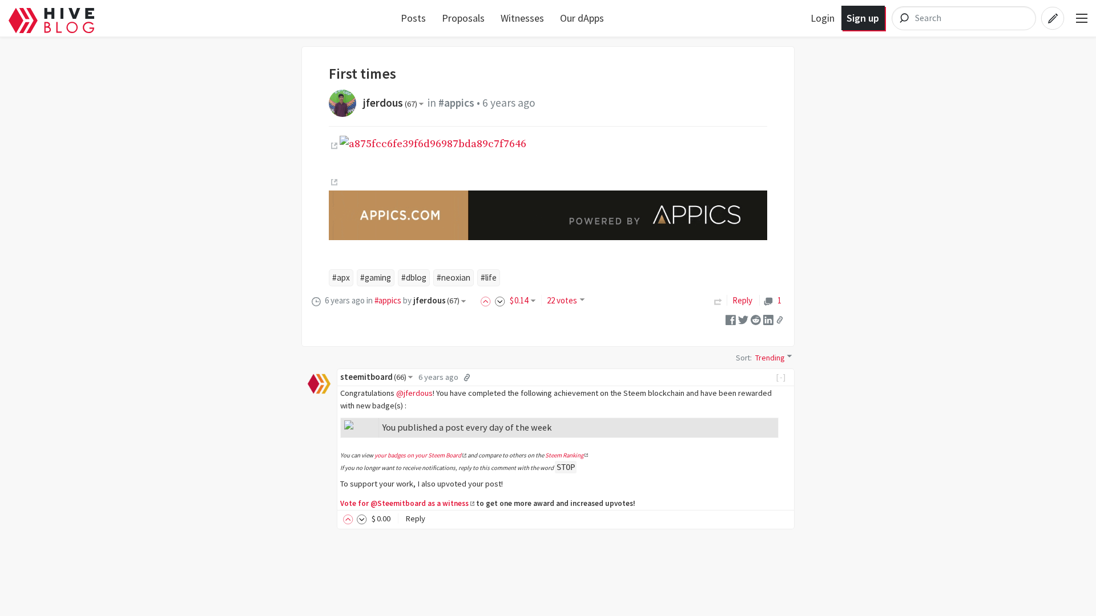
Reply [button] (415, 518)
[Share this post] (780, 319)
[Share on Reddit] (756, 319)
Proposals (463, 18)
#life (489, 277)
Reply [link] (742, 300)
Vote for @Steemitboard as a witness (404, 503)
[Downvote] (500, 300)
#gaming (375, 277)
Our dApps (582, 18)
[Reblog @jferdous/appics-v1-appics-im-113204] (718, 300)
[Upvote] (487, 300)
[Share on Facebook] (731, 319)
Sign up (863, 18)
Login (823, 18)
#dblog (413, 277)
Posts (413, 18)
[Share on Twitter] (743, 319)
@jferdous (414, 393)
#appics (456, 103)
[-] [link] (781, 377)
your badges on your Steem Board (417, 455)
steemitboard (373, 377)
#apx (341, 277)
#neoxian (453, 277)
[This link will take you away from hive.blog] (333, 146)
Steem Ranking (564, 455)
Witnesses (522, 18)
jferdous (390, 103)
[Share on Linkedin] (768, 319)
